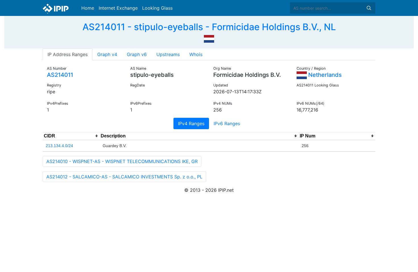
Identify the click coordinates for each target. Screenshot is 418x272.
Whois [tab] (195, 54)
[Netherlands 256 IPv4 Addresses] (209, 38)
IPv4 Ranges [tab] (191, 123)
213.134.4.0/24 (59, 145)
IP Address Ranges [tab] (67, 54)
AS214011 (60, 74)
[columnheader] (71, 136)
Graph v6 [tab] (137, 54)
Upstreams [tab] (168, 54)
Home (87, 8)
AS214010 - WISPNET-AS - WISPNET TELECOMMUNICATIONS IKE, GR (122, 161)
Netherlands (324, 74)
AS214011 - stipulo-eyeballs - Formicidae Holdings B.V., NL (209, 26)
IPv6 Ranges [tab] (227, 123)
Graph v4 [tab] (107, 54)
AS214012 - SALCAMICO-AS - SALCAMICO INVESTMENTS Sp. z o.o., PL (124, 177)
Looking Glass (157, 8)
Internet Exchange (118, 8)
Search (369, 8)
